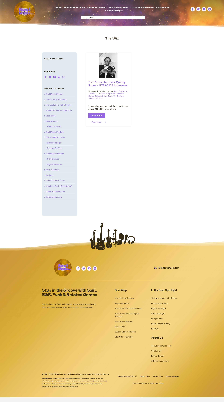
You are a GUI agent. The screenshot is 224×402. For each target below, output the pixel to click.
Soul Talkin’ (51, 116)
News (116, 91)
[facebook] (193, 9)
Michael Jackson (94, 96)
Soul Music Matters (54, 94)
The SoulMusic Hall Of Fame (59, 105)
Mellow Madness (117, 94)
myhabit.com (46, 386)
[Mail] (63, 77)
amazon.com (88, 384)
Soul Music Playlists (55, 132)
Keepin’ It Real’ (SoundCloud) (59, 186)
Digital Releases (54, 164)
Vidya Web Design (157, 383)
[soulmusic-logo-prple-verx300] (24, 2)
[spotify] (209, 9)
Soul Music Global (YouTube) (59, 110)
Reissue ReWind (54, 148)
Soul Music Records (55, 154)
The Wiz (99, 98)
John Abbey (105, 94)
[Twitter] (50, 77)
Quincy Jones (107, 96)
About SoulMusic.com (55, 191)
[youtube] (204, 9)
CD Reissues (53, 159)
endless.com (97, 384)
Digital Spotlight (54, 143)
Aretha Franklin (54, 126)
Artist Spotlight (52, 170)
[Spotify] (59, 77)
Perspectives (52, 121)
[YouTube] (54, 77)
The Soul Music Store (55, 137)
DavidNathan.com (54, 197)
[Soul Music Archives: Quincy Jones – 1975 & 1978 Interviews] (108, 65)
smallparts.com (56, 386)
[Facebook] (45, 77)
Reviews (49, 175)
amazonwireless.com (71, 386)
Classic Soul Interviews (56, 99)
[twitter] (198, 9)
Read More (97, 115)
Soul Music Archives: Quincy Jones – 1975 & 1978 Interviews (108, 83)
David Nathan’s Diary (55, 181)
